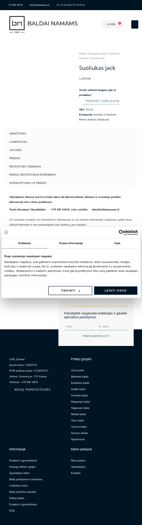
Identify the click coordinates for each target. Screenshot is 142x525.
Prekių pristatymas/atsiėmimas (32, 174)
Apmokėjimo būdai (19, 473)
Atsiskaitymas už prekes (27, 182)
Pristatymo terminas (25, 166)
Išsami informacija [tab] (71, 243)
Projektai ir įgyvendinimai (23, 460)
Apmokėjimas (78, 466)
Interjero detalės (79, 433)
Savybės (15, 150)
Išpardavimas (78, 439)
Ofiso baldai (77, 420)
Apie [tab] (117, 243)
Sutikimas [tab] (24, 243)
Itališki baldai (78, 389)
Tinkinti (68, 290)
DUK (12, 510)
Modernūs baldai (79, 376)
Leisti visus (116, 290)
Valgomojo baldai (80, 408)
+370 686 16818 (60, 209)
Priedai (14, 158)
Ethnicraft (103, 119)
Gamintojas (18, 141)
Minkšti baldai (78, 414)
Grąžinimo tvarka (18, 485)
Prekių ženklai (16, 498)
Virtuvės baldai (79, 426)
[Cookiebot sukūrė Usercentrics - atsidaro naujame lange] (121, 232)
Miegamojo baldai (97, 53)
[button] (134, 24)
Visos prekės (77, 370)
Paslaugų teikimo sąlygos (22, 466)
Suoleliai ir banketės (104, 114)
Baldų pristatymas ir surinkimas (25, 479)
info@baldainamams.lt (105, 209)
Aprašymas (17, 133)
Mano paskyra (78, 460)
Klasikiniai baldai (80, 383)
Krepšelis (76, 473)
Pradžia (83, 53)
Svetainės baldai (79, 395)
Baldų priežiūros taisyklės (22, 492)
